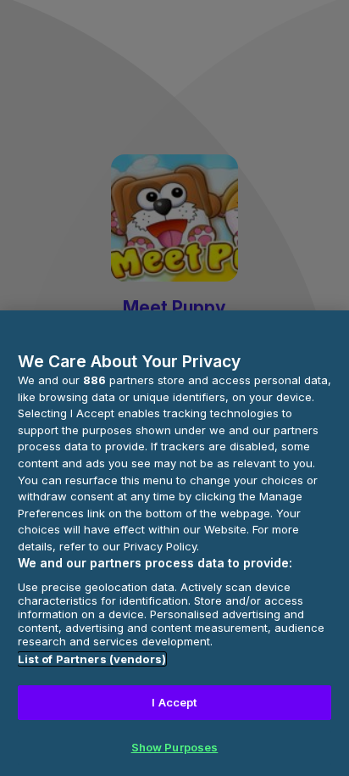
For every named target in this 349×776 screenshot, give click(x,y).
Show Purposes (175, 747)
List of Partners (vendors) (92, 659)
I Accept (174, 702)
